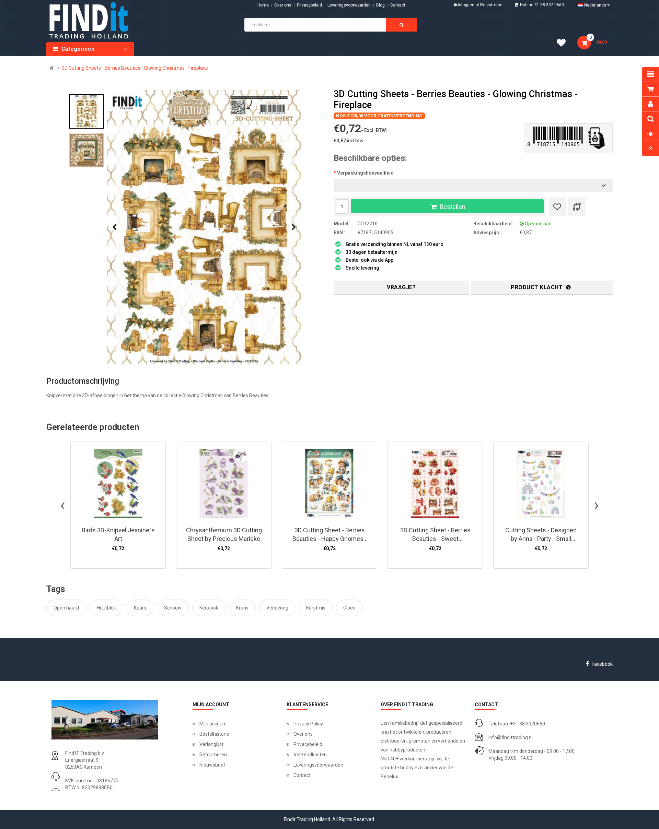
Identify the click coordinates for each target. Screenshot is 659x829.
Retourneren (213, 754)
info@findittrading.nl (510, 737)
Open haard (66, 608)
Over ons (282, 5)
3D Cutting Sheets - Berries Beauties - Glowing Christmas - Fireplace (135, 68)
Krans (242, 608)
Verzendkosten (310, 754)
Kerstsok (208, 608)
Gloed (349, 608)
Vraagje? (401, 287)
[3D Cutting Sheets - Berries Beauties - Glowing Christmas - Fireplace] (204, 227)
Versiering (277, 608)
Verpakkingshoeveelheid (365, 173)
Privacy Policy (308, 723)
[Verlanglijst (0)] (563, 43)
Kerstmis (315, 608)
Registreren (491, 4)
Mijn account (213, 723)
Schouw (173, 608)
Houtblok (106, 608)
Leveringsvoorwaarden (349, 5)
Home (263, 5)
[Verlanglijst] (557, 206)
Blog (380, 5)
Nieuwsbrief (212, 765)
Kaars (140, 608)
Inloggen (466, 4)
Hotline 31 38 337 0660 (542, 4)
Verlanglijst (211, 744)
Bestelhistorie (214, 734)
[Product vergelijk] (577, 206)
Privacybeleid (309, 5)
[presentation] (114, 227)
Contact (302, 775)
